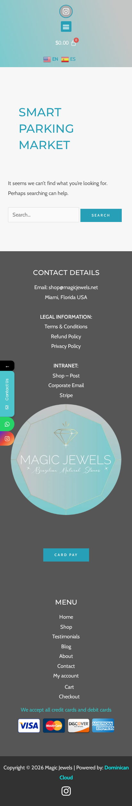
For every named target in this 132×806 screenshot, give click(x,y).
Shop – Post (66, 375)
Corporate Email (66, 385)
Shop (66, 627)
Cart (69, 687)
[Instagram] (66, 791)
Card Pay (66, 555)
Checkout (69, 696)
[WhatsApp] (7, 424)
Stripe (66, 395)
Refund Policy (66, 336)
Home (66, 617)
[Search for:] (44, 214)
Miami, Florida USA (66, 297)
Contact (66, 666)
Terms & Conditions (66, 326)
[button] (66, 26)
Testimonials (66, 636)
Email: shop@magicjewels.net (66, 287)
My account (66, 675)
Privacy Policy (66, 346)
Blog (66, 646)
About (66, 656)
